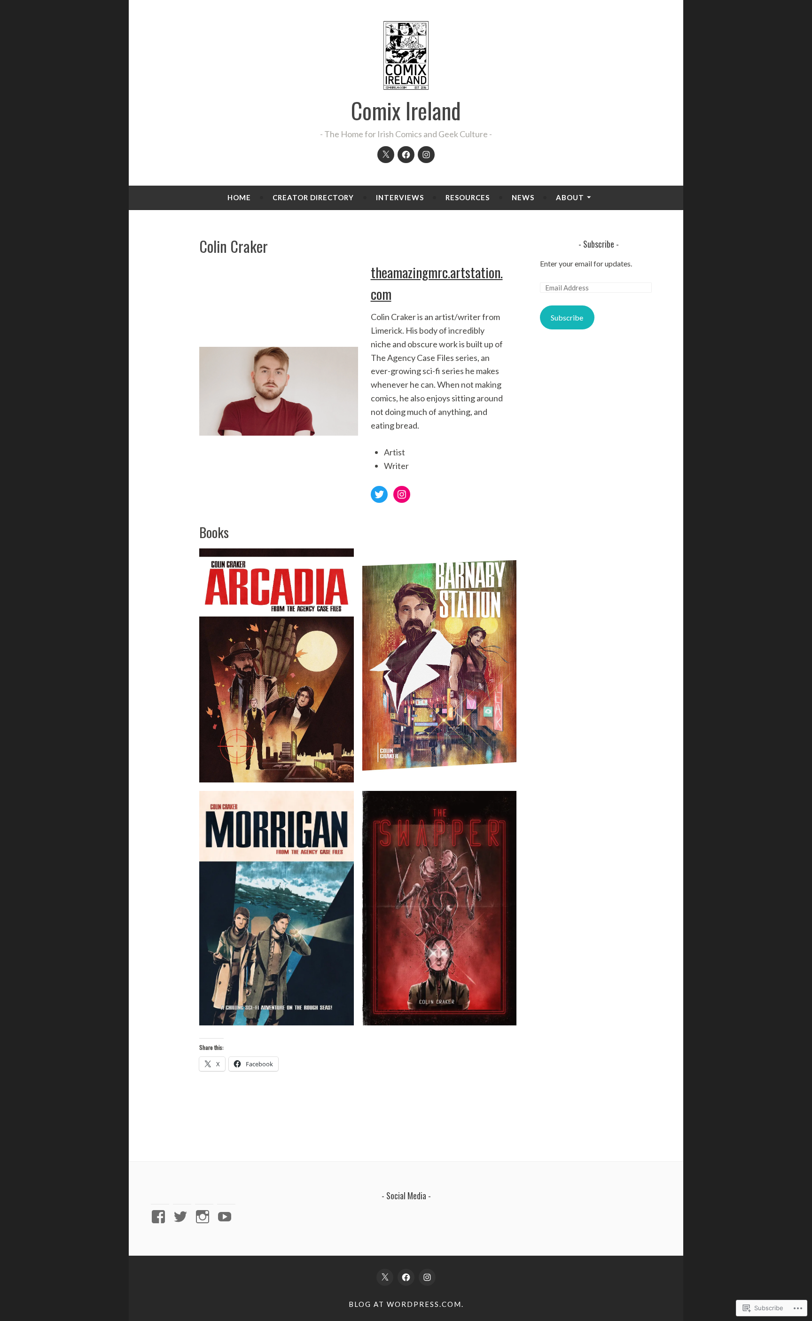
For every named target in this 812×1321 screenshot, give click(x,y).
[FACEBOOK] (406, 1277)
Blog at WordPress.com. (406, 1304)
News (523, 197)
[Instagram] (426, 154)
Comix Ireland (406, 110)
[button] (276, 665)
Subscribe (598, 244)
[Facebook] (406, 154)
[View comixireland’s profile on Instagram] (204, 1216)
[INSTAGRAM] (427, 1277)
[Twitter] (385, 154)
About (570, 197)
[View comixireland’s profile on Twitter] (182, 1216)
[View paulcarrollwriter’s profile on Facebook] (160, 1216)
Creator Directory (313, 197)
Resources (467, 197)
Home (239, 197)
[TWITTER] (385, 1277)
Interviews (400, 197)
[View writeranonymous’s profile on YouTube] (226, 1216)
